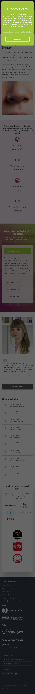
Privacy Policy (8, 32)
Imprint (17, 32)
